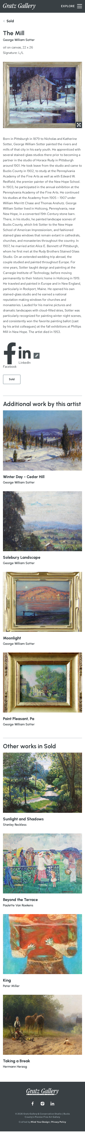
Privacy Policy (58, 1121)
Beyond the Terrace (20, 899)
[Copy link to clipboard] (37, 356)
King (7, 980)
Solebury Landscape (21, 557)
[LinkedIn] (52, 1104)
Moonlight (12, 638)
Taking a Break (16, 1061)
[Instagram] (42, 1104)
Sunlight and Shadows (23, 819)
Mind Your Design (40, 1121)
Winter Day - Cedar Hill (23, 476)
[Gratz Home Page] (19, 6)
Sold (12, 379)
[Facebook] (33, 1104)
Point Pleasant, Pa (18, 718)
